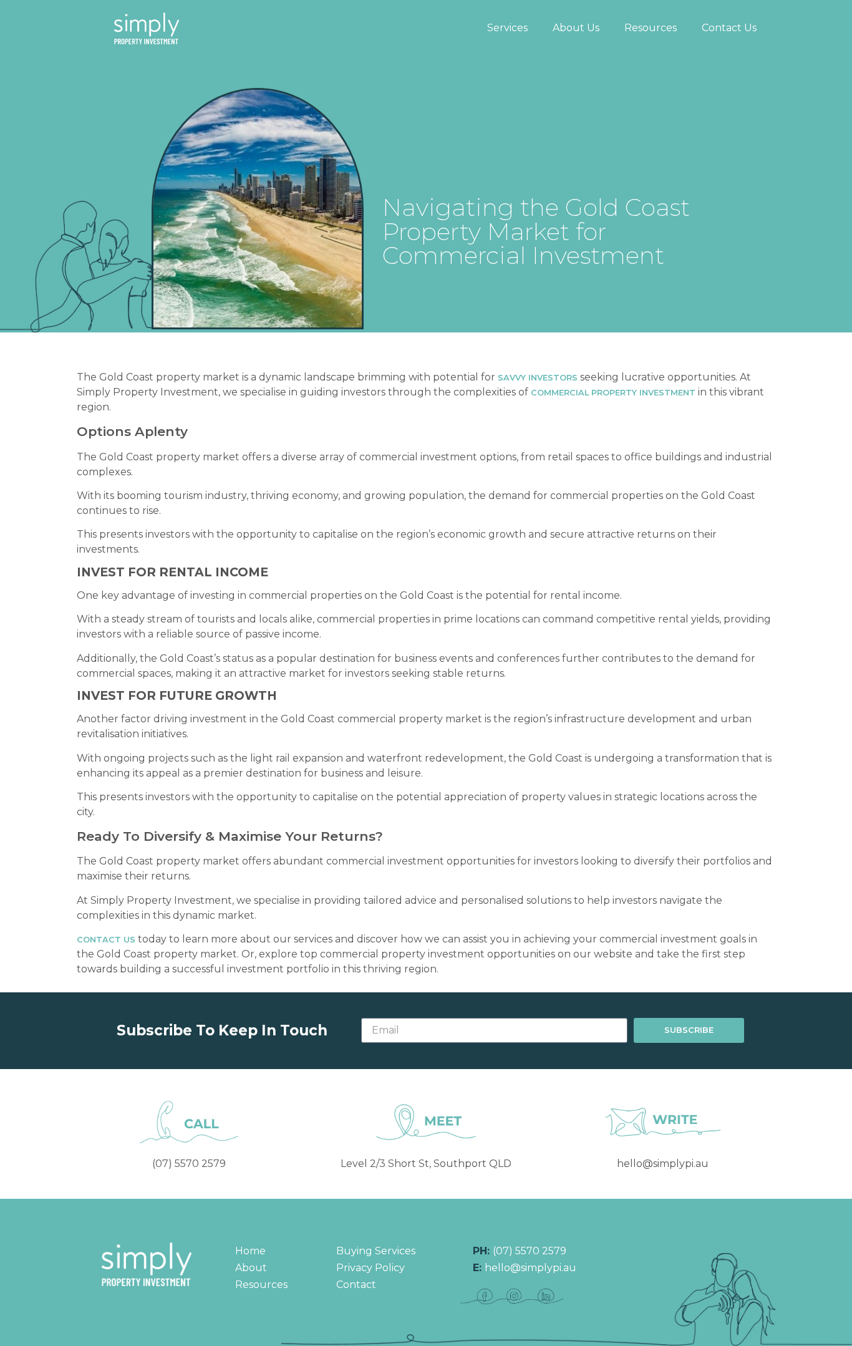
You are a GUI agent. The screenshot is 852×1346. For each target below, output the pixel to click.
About (251, 1268)
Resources (650, 28)
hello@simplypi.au (663, 1163)
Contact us (106, 939)
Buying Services (375, 1251)
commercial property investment (613, 392)
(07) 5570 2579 (189, 1163)
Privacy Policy (370, 1268)
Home (250, 1251)
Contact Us (729, 28)
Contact (356, 1284)
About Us (576, 28)
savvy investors (538, 377)
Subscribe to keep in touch (222, 1031)
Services (507, 28)
